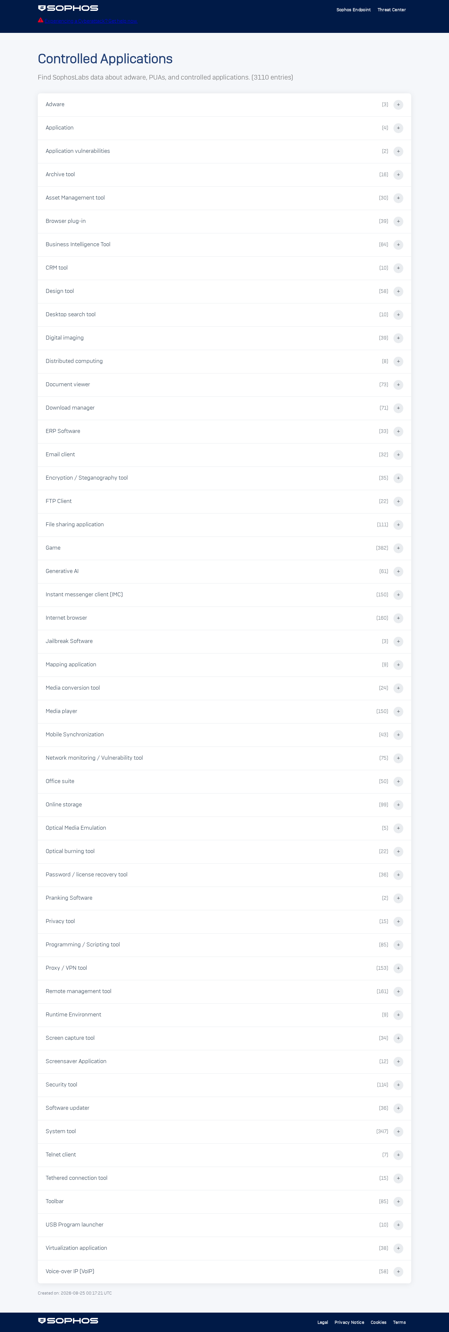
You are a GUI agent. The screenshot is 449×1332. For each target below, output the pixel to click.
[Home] (68, 9)
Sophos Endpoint (354, 10)
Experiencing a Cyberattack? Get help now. (91, 21)
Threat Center (392, 10)
